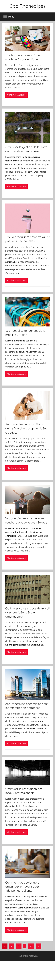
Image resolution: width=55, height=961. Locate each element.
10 (31, 946)
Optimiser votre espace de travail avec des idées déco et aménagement (27, 612)
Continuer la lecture (16, 95)
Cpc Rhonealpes (27, 6)
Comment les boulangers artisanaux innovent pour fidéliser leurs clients (22, 887)
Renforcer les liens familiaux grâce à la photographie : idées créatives (26, 428)
